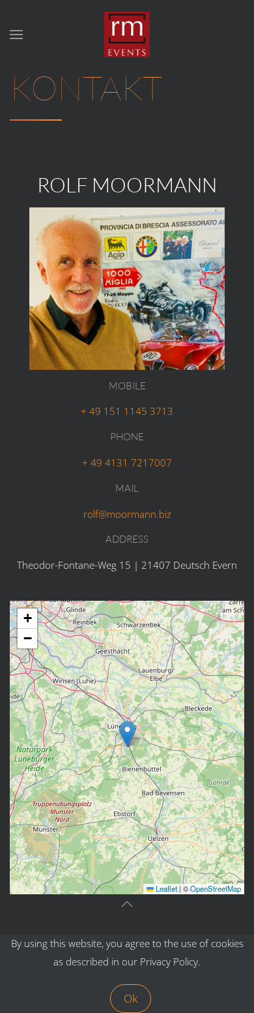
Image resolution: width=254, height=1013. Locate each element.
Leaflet (165, 888)
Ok (130, 998)
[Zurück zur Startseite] (127, 34)
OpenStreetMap (215, 888)
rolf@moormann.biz (127, 514)
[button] (16, 34)
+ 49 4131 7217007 (127, 462)
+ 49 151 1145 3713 (127, 410)
